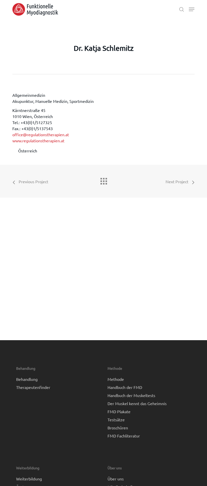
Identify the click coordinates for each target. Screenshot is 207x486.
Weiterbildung (29, 478)
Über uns (116, 478)
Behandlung (27, 379)
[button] (191, 9)
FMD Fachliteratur (124, 435)
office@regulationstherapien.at (40, 134)
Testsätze (116, 419)
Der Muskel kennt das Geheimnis (137, 403)
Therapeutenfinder (33, 387)
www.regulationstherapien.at (38, 140)
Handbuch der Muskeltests (131, 395)
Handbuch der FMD (125, 387)
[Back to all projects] (103, 180)
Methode (116, 379)
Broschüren (118, 427)
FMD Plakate (119, 411)
